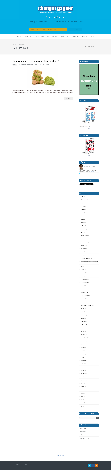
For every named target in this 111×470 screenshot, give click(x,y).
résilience (83, 354)
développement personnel (87, 258)
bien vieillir (83, 219)
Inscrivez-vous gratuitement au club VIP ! (48, 29)
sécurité (82, 370)
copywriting (83, 248)
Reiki (68, 36)
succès (82, 386)
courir (82, 255)
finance (82, 285)
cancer (82, 232)
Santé (43, 36)
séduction (83, 373)
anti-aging (83, 206)
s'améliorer (83, 360)
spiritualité (83, 380)
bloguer (82, 222)
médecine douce (84, 328)
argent (82, 212)
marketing (83, 321)
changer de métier (85, 235)
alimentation (83, 199)
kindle (82, 311)
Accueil (19, 36)
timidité (82, 393)
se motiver (83, 367)
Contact (91, 36)
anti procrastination (85, 203)
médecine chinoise (85, 324)
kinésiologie (83, 315)
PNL (48, 36)
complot (82, 238)
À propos (84, 36)
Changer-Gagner (55, 17)
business (83, 229)
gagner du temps (84, 289)
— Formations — (28, 36)
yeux (82, 406)
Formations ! (75, 29)
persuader (83, 341)
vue (81, 399)
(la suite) (92, 171)
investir (82, 308)
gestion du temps (84, 292)
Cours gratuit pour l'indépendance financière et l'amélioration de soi (55, 21)
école (82, 266)
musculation (83, 337)
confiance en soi (84, 242)
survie (82, 390)
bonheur (83, 225)
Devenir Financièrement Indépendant (89, 261)
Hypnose (83, 298)
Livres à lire (75, 36)
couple (82, 251)
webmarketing (84, 403)
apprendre (83, 209)
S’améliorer (55, 36)
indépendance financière (86, 305)
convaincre (83, 245)
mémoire (83, 331)
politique (83, 347)
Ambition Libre (83, 428)
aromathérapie (84, 216)
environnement (84, 282)
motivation (83, 334)
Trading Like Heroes (84, 438)
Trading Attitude (83, 435)
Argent (37, 36)
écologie (82, 269)
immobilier (83, 302)
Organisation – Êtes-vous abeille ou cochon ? (35, 61)
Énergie (82, 276)
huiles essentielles (85, 295)
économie (83, 272)
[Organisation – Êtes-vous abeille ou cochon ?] (42, 78)
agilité (82, 196)
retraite (82, 357)
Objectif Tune (83, 431)
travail (14, 64)
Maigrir (63, 36)
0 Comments (46, 64)
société (82, 377)
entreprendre (84, 279)
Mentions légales (60, 455)
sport (82, 383)
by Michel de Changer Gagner (26, 64)
